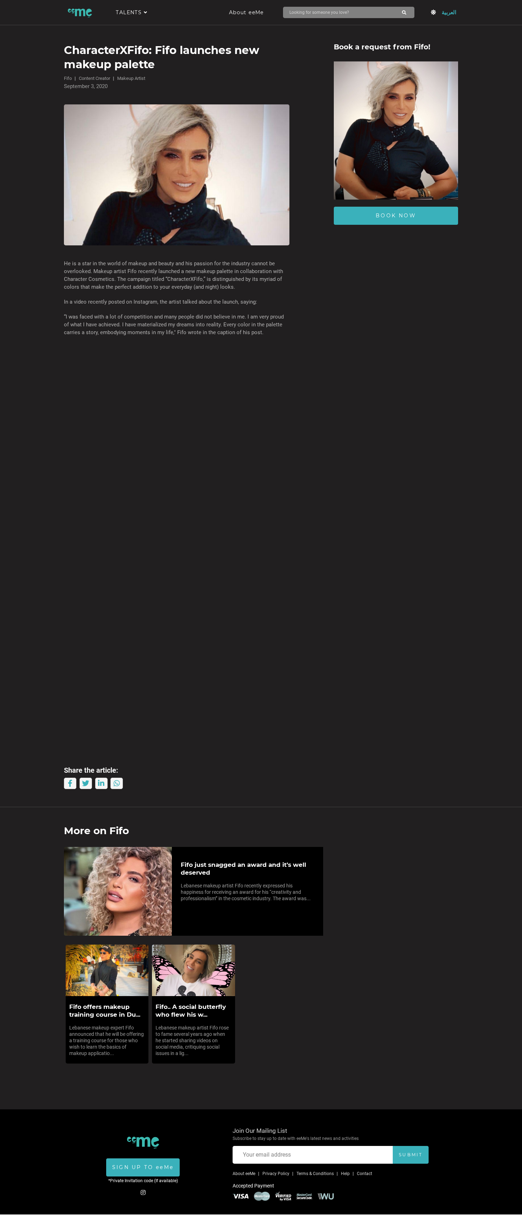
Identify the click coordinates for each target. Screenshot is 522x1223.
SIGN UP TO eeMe (143, 1167)
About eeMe (246, 12)
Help (345, 1173)
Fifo (68, 78)
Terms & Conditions (315, 1173)
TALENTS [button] (129, 12)
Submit (411, 1154)
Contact (364, 1173)
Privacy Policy (275, 1173)
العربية (449, 12)
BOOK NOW (396, 215)
